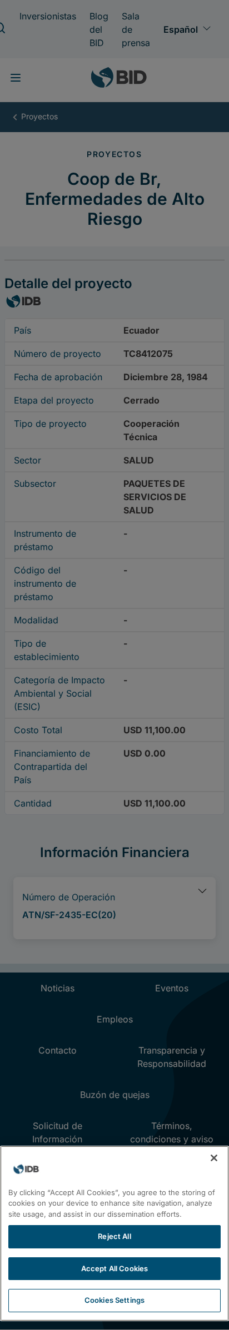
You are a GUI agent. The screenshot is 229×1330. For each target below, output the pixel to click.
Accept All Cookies (114, 1268)
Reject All (114, 1236)
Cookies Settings (114, 1300)
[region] (114, 1233)
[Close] (214, 1158)
